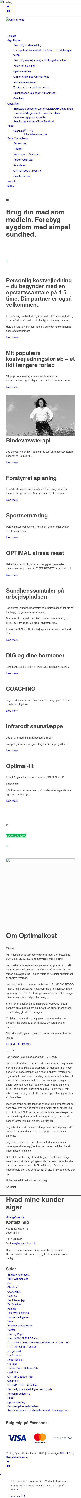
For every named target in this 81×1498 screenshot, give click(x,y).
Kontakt (11, 1330)
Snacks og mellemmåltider (28, 121)
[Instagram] (8, 11)
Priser (10, 1397)
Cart (9, 1283)
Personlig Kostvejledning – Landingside (29, 1389)
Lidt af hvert (66, 108)
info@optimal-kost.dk (24, 1243)
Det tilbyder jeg (16, 1300)
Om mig (12, 1364)
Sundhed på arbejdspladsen (23, 1406)
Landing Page (15, 1334)
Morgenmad (32, 113)
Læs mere (12, 337)
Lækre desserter (28, 108)
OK (23, 1496)
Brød (16, 108)
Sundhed (49, 121)
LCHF (56, 108)
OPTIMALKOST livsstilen (22, 1385)
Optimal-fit (13, 1380)
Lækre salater (45, 108)
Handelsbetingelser (18, 1317)
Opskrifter (13, 1372)
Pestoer (43, 113)
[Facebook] (8, 6)
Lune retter (19, 113)
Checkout (12, 1287)
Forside (11, 1308)
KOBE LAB (65, 1453)
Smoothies (54, 113)
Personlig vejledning (18, 1393)
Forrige (11, 1217)
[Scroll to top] (1, 1474)
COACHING (14, 1291)
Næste (20, 1217)
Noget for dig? (15, 1359)
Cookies (12, 1296)
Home (10, 1321)
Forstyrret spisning (18, 1313)
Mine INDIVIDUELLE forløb (22, 1338)
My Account (14, 1355)
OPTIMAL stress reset (20, 1376)
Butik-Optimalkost (17, 1279)
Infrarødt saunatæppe (19, 1325)
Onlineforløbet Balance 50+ (22, 1368)
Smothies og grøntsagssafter (29, 117)
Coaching (18, 131)
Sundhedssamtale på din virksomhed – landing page (37, 1410)
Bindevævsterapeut (18, 1274)
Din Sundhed (14, 1304)
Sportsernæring (16, 1402)
